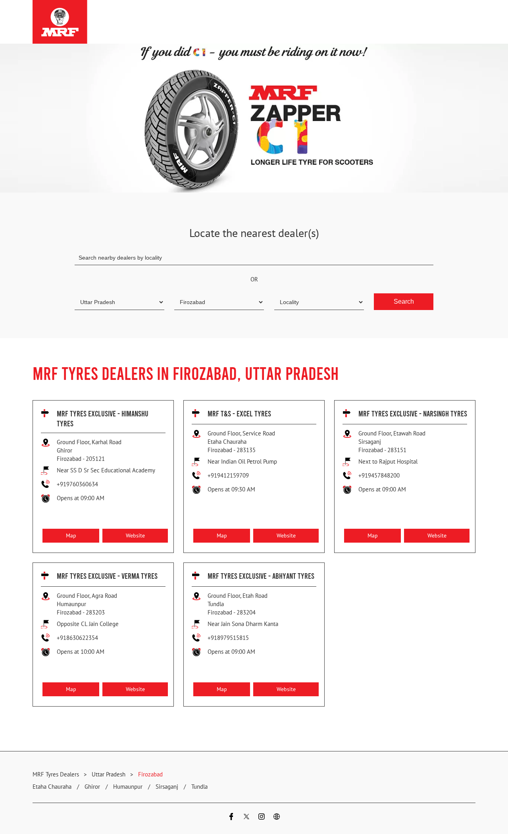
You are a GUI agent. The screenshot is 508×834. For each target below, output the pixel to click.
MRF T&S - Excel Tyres (239, 413)
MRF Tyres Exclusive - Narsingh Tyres (412, 413)
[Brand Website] (276, 817)
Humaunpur (127, 786)
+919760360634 (77, 484)
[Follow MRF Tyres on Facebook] (231, 817)
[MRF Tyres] (60, 22)
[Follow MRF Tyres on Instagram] (261, 817)
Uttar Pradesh (108, 774)
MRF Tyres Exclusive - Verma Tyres (107, 575)
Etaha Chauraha (52, 786)
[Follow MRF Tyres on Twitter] (246, 817)
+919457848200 (379, 475)
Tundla (199, 786)
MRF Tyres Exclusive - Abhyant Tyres (261, 575)
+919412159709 (228, 475)
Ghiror (92, 786)
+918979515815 (228, 637)
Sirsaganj (167, 786)
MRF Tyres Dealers (57, 774)
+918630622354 (77, 637)
